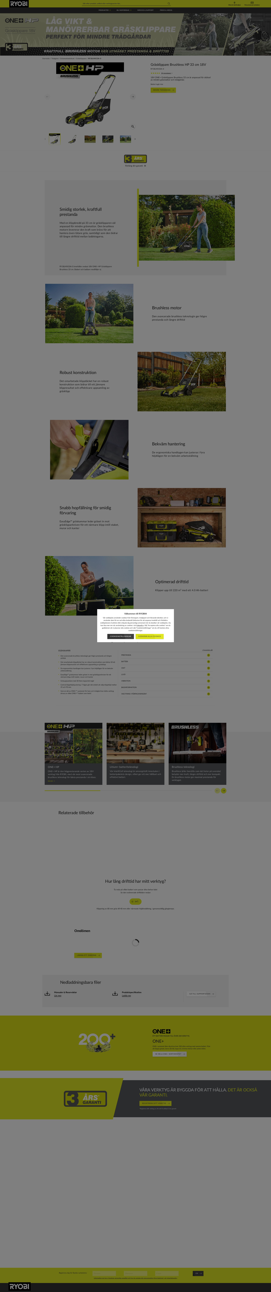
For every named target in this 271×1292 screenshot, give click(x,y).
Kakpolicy (140, 625)
